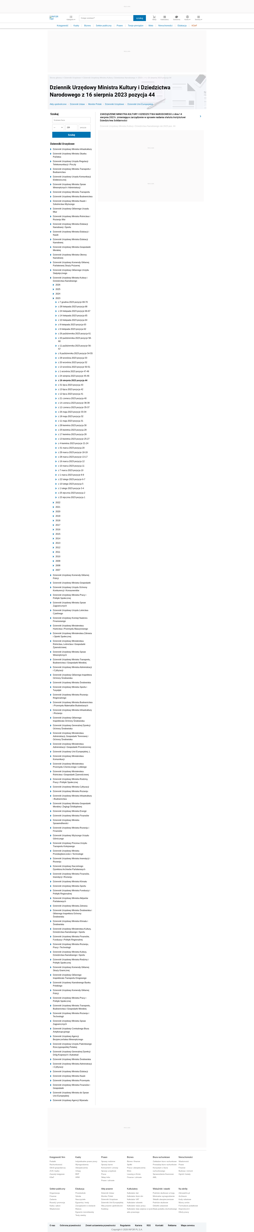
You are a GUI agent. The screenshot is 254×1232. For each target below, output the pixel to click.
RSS (149, 1225)
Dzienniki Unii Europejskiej (140, 104)
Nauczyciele (80, 1199)
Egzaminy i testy (82, 1202)
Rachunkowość (56, 1164)
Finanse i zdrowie (134, 1177)
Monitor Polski (95, 104)
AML (155, 1177)
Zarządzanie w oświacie (85, 1206)
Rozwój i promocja (57, 1202)
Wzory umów (184, 1202)
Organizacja (55, 1193)
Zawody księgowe (57, 1174)
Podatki (53, 1161)
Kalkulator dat (133, 1193)
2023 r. (141, 78)
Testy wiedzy (80, 1215)
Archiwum (183, 1196)
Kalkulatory (132, 1189)
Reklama (172, 1225)
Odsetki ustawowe (160, 1206)
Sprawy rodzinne (108, 1161)
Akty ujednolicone (58, 104)
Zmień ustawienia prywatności (100, 1225)
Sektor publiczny (104, 25)
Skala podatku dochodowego (165, 1209)
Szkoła (78, 1196)
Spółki (129, 1164)
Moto (151, 25)
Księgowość (62, 25)
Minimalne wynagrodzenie (164, 1196)
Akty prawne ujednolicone (112, 1206)
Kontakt (159, 1225)
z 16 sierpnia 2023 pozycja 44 (158, 78)
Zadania (53, 1199)
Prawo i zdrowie (107, 1180)
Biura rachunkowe (161, 1157)
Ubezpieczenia (81, 1168)
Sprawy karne (107, 1164)
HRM (77, 1177)
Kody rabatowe (185, 1199)
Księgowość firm (57, 1157)
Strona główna (56, 78)
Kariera (138, 1225)
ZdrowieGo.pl (184, 1193)
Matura (78, 1209)
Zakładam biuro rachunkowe (165, 1161)
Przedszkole (80, 1193)
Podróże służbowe (160, 1202)
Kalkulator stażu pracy (136, 1206)
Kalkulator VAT (133, 1199)
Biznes (87, 25)
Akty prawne (107, 1189)
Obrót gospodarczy (58, 1168)
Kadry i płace (55, 1206)
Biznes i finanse (133, 1161)
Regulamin (125, 1225)
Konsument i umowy (109, 1168)
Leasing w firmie (134, 1174)
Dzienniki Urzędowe (72, 78)
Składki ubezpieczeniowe (163, 1199)
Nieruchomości (165, 25)
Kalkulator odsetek (134, 1202)
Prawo (120, 25)
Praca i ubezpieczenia (136, 1168)
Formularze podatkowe (188, 1206)
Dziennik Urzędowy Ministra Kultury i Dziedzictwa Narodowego (109, 78)
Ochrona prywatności (70, 1225)
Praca (103, 1174)
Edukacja (182, 25)
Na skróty (183, 1189)
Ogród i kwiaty (184, 1174)
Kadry (76, 25)
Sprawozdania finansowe (163, 1174)
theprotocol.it (184, 1209)
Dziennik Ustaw (77, 104)
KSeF (194, 25)
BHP (77, 1174)
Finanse (182, 1168)
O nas (52, 1225)
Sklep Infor (105, 1177)
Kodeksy (104, 1209)
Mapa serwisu (188, 1225)
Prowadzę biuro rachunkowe (165, 1164)
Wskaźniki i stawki (161, 1189)
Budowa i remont (186, 1171)
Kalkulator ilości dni (135, 1196)
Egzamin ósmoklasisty (84, 1212)
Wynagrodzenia (82, 1164)
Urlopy (78, 1171)
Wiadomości (184, 1161)
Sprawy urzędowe (108, 1171)
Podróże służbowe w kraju (164, 1193)
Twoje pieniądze (135, 25)
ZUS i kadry (54, 1171)
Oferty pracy (184, 1212)
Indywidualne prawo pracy (86, 1161)
